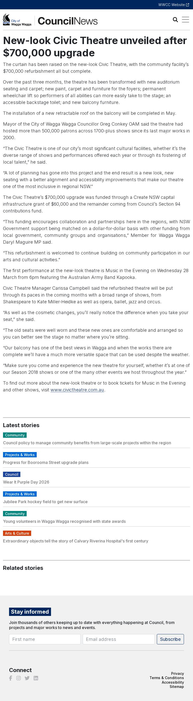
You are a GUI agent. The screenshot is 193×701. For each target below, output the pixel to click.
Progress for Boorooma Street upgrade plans (45, 462)
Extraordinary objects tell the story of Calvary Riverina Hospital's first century (75, 540)
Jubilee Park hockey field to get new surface (45, 501)
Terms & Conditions (167, 678)
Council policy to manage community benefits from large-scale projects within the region (87, 442)
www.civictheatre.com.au (77, 389)
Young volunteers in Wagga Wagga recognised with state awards (64, 521)
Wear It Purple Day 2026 (26, 482)
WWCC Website (172, 5)
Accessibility (173, 682)
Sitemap (177, 686)
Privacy (177, 673)
